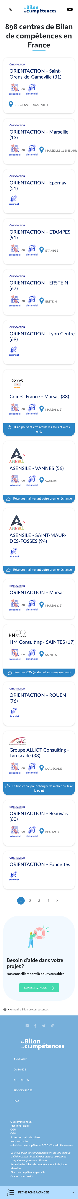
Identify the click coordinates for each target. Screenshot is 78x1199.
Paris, (58, 1164)
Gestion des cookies (21, 1176)
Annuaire (20, 1059)
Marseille (15, 1168)
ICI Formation (20, 1156)
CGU (13, 1129)
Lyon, (64, 1164)
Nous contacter (19, 1141)
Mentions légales (19, 1125)
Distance (20, 1069)
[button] (27, 1026)
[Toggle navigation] (10, 9)
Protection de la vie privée (25, 1137)
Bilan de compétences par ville (27, 1172)
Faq (16, 1101)
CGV (13, 1133)
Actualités (21, 1080)
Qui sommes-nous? (21, 1121)
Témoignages (23, 1090)
